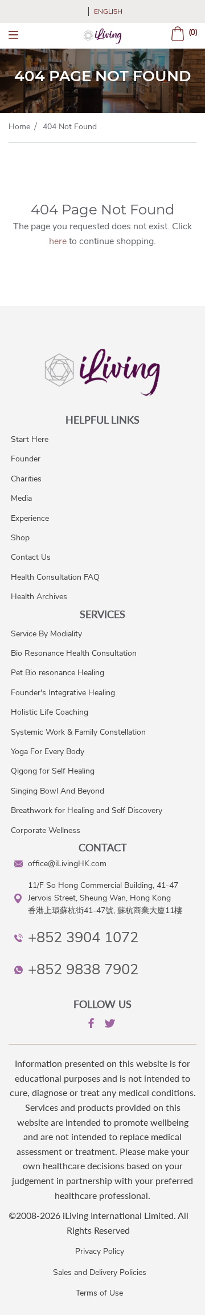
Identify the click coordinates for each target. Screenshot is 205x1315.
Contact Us (31, 557)
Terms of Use (99, 1293)
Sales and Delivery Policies (99, 1272)
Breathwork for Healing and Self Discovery (86, 810)
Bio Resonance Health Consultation (74, 653)
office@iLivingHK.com (67, 863)
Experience (30, 518)
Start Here (29, 439)
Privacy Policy (99, 1251)
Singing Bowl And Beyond (57, 791)
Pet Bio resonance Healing (57, 672)
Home (19, 126)
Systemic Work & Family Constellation (78, 732)
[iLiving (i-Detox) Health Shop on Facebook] (90, 1025)
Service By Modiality (46, 633)
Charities (26, 478)
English (108, 11)
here (58, 241)
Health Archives (39, 596)
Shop (20, 537)
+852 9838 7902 (83, 969)
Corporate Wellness (45, 830)
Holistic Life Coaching (49, 712)
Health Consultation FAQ (55, 577)
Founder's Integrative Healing (63, 692)
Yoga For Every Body (47, 751)
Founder (25, 458)
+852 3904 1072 (83, 937)
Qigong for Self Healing (53, 771)
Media (21, 498)
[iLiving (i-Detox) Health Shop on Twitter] (109, 1025)
